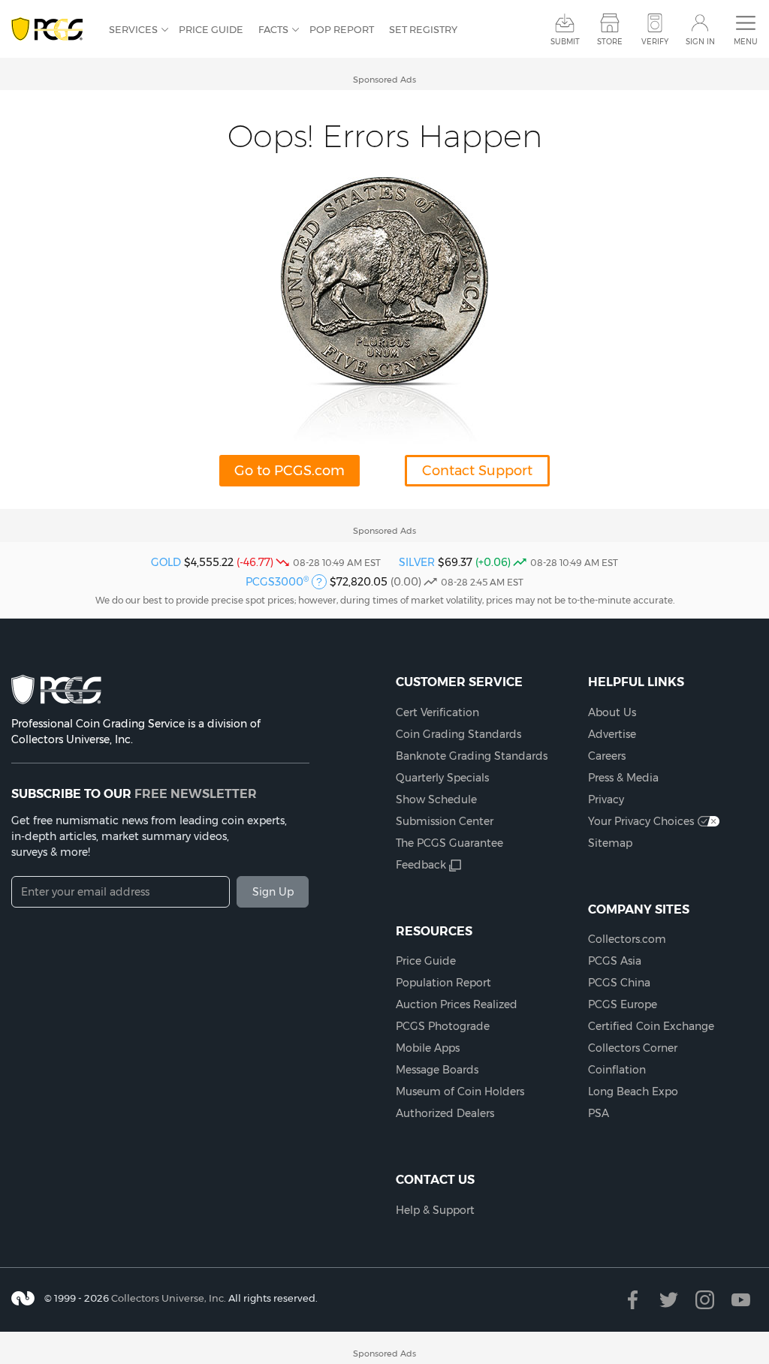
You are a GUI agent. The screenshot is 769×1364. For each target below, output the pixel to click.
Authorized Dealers (445, 1113)
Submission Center (444, 821)
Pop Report (341, 29)
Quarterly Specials (442, 777)
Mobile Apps (428, 1048)
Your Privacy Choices (641, 821)
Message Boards (437, 1069)
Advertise (612, 734)
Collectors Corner (632, 1048)
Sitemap (610, 843)
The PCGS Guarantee (449, 843)
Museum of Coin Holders (460, 1091)
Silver (417, 562)
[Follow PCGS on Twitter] (669, 1300)
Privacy (606, 799)
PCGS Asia (614, 961)
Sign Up (273, 892)
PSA (598, 1113)
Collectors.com (627, 939)
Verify (654, 42)
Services (133, 29)
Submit (565, 42)
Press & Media (623, 777)
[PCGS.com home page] (52, 30)
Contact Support (477, 470)
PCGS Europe (622, 1004)
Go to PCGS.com (289, 470)
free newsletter (195, 793)
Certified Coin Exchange (651, 1026)
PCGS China (619, 982)
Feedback (421, 865)
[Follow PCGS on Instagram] (705, 1300)
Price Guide (211, 29)
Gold (166, 562)
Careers (607, 756)
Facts (273, 29)
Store (610, 42)
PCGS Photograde (443, 1026)
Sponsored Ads (384, 79)
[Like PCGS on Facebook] (633, 1300)
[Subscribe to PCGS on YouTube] (741, 1300)
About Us (612, 712)
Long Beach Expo (633, 1091)
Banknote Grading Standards (471, 756)
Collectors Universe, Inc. (168, 1297)
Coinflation (617, 1069)
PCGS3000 (277, 582)
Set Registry (423, 29)
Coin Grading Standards (458, 734)
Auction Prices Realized (456, 1004)
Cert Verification (437, 712)
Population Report (443, 982)
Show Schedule (436, 799)
